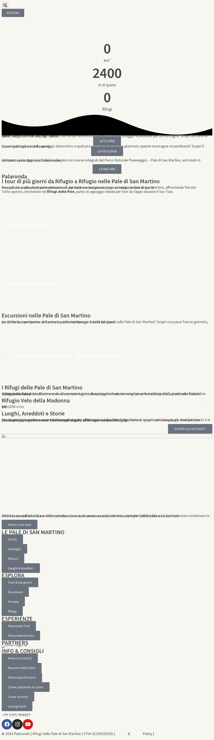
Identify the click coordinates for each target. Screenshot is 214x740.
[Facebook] (7, 724)
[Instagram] (17, 724)
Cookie (136, 733)
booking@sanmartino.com (24, 715)
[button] (5, 5)
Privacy (121, 733)
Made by (174, 733)
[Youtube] (28, 724)
